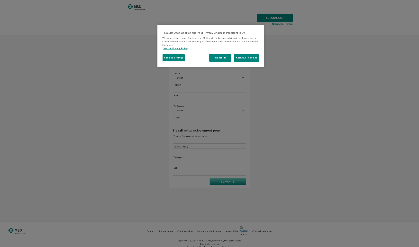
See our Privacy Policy (175, 48)
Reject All (220, 58)
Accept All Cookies (246, 58)
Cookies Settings (173, 58)
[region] (210, 46)
